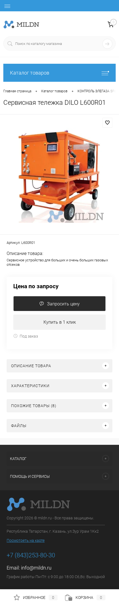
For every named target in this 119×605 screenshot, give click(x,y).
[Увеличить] (59, 175)
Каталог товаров (29, 73)
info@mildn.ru (36, 568)
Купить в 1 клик (59, 322)
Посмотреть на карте (26, 540)
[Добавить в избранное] (107, 123)
